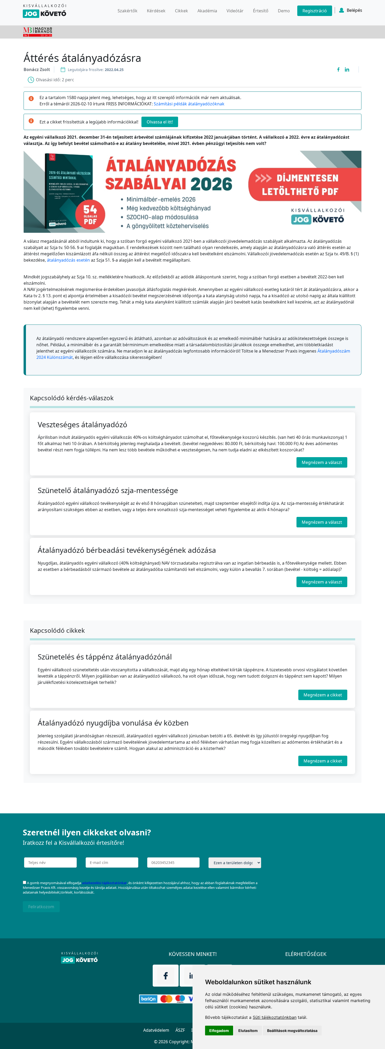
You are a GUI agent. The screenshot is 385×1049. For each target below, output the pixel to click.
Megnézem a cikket (323, 695)
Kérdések (156, 11)
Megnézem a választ (322, 462)
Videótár (235, 11)
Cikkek (181, 11)
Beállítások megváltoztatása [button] (292, 1030)
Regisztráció (314, 11)
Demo (284, 11)
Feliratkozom (41, 907)
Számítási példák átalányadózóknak (189, 104)
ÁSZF (180, 1030)
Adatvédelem (156, 1030)
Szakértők (128, 11)
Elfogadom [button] (219, 1030)
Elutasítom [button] (248, 1030)
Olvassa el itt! (160, 122)
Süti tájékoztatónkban (274, 1017)
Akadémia (207, 11)
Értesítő (260, 11)
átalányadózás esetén (68, 260)
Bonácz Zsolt (37, 69)
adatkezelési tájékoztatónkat (104, 882)
